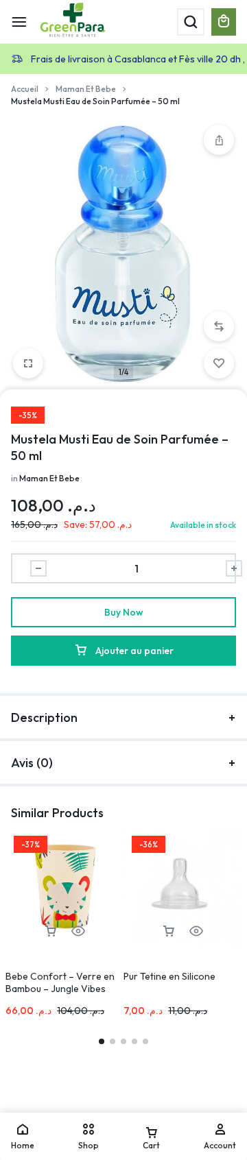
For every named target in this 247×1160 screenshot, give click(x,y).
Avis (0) (32, 763)
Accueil (24, 89)
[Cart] (223, 22)
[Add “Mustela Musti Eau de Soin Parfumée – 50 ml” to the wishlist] (219, 363)
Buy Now (123, 612)
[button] (219, 326)
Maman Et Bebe (86, 89)
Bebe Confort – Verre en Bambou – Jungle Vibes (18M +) (60, 988)
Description (44, 717)
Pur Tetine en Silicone (169, 976)
